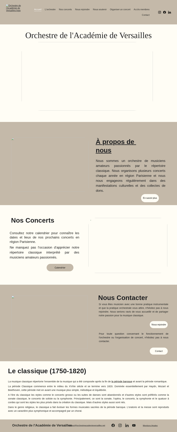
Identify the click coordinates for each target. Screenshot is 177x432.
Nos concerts (65, 9)
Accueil (37, 9)
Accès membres (141, 9)
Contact (145, 15)
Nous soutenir (100, 9)
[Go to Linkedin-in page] (169, 12)
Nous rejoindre (82, 9)
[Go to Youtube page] (134, 425)
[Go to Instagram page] (160, 12)
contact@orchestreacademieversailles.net (86, 425)
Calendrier (60, 267)
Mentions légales (150, 425)
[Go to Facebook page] (165, 12)
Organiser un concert (120, 9)
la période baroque (121, 381)
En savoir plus (150, 198)
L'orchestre (50, 9)
